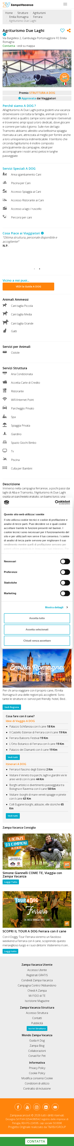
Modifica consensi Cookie (37, 1078)
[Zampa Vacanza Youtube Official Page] (27, 1107)
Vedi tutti (13, 757)
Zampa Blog (37, 1046)
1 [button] (34, 269)
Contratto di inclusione (37, 1088)
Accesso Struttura (37, 1013)
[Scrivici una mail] (55, 1107)
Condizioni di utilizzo (37, 1083)
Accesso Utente (37, 970)
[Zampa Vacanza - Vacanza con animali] (18, 4)
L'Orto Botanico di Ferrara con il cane (32, 744)
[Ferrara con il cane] (37, 909)
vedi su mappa (26, 46)
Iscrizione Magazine (37, 1001)
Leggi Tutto (10, 881)
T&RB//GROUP (56, 1127)
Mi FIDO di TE (37, 996)
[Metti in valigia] (62, 31)
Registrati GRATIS (37, 975)
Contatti (37, 1018)
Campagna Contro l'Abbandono (37, 985)
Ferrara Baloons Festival (24, 738)
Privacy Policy (37, 1068)
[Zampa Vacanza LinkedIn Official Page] (46, 1107)
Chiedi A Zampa (37, 990)
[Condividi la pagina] (69, 31)
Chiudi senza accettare (37, 640)
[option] (37, 68)
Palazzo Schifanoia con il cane (27, 726)
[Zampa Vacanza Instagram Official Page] (36, 1107)
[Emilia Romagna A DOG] (37, 668)
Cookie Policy (37, 1073)
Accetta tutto (37, 618)
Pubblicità (37, 1023)
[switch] (63, 571)
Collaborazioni (37, 1051)
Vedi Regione (11, 707)
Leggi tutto (10, 951)
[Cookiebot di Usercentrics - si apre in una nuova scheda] (55, 502)
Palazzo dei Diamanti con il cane (29, 750)
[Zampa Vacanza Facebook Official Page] (18, 1107)
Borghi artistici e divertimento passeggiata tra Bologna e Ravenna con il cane (36, 787)
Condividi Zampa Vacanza (37, 980)
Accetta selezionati (37, 629)
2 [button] (39, 269)
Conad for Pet (37, 1056)
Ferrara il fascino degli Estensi (27, 769)
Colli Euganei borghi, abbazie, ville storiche (34, 804)
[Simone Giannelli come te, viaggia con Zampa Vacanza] (37, 851)
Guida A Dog (37, 1040)
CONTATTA (36, 1141)
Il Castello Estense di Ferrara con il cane (33, 732)
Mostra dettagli (54, 607)
